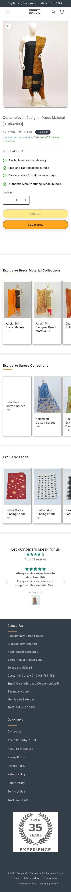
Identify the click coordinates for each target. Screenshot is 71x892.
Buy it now (35, 224)
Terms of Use (16, 791)
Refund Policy (17, 774)
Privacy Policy (16, 765)
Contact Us (15, 731)
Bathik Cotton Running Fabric (16, 512)
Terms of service (26, 884)
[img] (36, 554)
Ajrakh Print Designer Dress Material (46, 327)
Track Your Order (19, 800)
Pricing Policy (16, 757)
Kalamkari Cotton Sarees (45, 420)
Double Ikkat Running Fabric (45, 512)
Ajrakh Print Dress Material (15, 325)
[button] (7, 12)
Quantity (7, 192)
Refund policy (31, 878)
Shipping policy (49, 884)
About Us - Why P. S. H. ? (23, 740)
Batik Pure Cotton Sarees (16, 404)
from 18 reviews (36, 559)
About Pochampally (20, 748)
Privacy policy (51, 878)
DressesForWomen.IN (29, 873)
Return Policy (16, 782)
